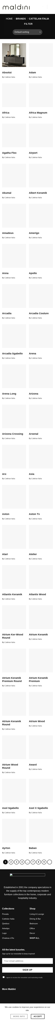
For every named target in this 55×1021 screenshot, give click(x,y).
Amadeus (8, 233)
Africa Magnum (38, 112)
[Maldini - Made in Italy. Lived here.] (16, 7)
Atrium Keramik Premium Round (12, 680)
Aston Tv (34, 514)
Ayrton (6, 848)
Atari (5, 554)
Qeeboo (5, 923)
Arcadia (6, 313)
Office (32, 928)
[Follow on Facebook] (24, 1001)
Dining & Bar (35, 919)
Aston (5, 514)
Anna (5, 273)
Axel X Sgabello (38, 808)
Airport (33, 152)
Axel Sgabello (10, 808)
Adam (32, 72)
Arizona (33, 393)
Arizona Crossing (12, 433)
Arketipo (5, 928)
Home (9, 19)
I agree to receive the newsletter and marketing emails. (24, 977)
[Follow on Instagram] (27, 1001)
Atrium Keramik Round (11, 723)
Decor (32, 933)
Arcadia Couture (39, 313)
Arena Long (9, 393)
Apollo (33, 273)
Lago (4, 933)
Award (33, 764)
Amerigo (34, 233)
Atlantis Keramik (12, 594)
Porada (5, 914)
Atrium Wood (37, 721)
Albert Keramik (38, 192)
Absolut (7, 72)
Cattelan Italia (8, 919)
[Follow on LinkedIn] (31, 1001)
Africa (5, 112)
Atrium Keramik (38, 634)
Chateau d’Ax (8, 938)
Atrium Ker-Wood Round (12, 636)
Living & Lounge (37, 914)
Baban (33, 848)
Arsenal (33, 433)
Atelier (33, 554)
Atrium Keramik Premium (38, 680)
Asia (31, 474)
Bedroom (34, 923)
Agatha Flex (9, 152)
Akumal (6, 192)
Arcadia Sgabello (12, 353)
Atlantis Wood (37, 594)
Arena (32, 353)
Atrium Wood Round (10, 766)
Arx (4, 474)
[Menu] (51, 6)
